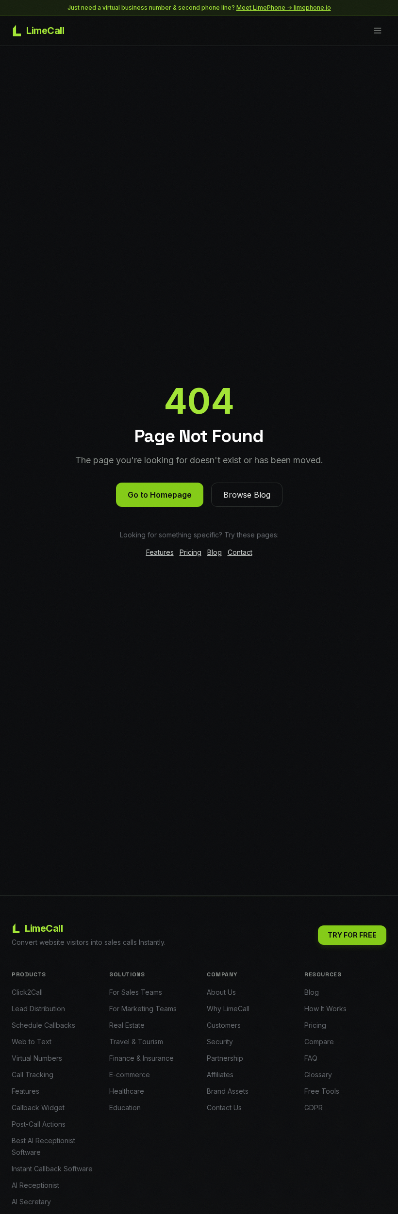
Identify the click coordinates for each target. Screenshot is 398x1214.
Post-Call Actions (39, 1124)
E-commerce (129, 1074)
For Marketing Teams (143, 1008)
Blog (214, 552)
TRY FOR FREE (352, 935)
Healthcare (126, 1091)
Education (125, 1107)
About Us (221, 992)
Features (160, 552)
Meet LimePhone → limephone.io (283, 7)
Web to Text (31, 1041)
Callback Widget (38, 1107)
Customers (224, 1025)
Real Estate (127, 1025)
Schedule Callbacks (43, 1025)
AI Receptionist (35, 1185)
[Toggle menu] (377, 30)
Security (220, 1041)
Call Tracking (32, 1074)
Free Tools (321, 1091)
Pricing (190, 552)
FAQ (310, 1058)
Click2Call (27, 992)
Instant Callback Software (52, 1169)
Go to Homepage (160, 495)
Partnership (225, 1058)
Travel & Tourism (136, 1041)
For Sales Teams (135, 992)
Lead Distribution (38, 1008)
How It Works (325, 1008)
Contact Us (224, 1107)
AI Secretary (31, 1202)
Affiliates (220, 1074)
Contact (240, 552)
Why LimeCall (228, 1008)
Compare (319, 1041)
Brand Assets (228, 1091)
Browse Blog (246, 495)
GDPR (313, 1107)
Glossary (318, 1074)
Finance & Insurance (141, 1058)
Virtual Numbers (37, 1058)
